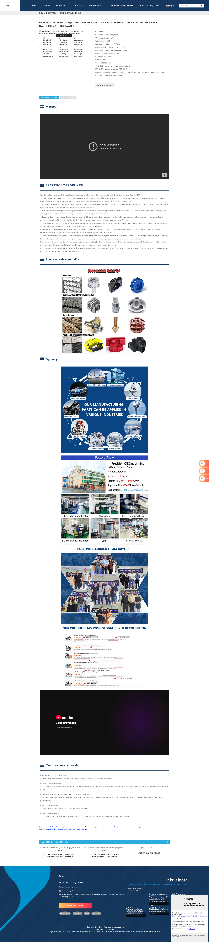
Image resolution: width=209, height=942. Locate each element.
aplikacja (78, 6)
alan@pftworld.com (73, 891)
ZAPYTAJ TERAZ (75, 905)
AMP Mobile (110, 929)
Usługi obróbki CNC (72, 931)
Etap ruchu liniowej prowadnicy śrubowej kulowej (113, 931)
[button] (87, 47)
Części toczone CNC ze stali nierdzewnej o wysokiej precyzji (104, 855)
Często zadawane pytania (121, 6)
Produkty (60, 6)
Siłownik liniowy (154, 931)
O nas (44, 6)
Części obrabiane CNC (70, 13)
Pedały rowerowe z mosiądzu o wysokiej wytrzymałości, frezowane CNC (60, 855)
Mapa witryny (99, 929)
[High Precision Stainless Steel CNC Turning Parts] (104, 849)
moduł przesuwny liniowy (139, 931)
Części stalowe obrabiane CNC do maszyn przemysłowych (67, 829)
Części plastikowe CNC (57, 931)
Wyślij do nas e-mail (106, 85)
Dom (34, 6)
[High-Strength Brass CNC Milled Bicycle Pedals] (60, 849)
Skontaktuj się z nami (149, 6)
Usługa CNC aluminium (149, 853)
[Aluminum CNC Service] (148, 848)
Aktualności (95, 6)
